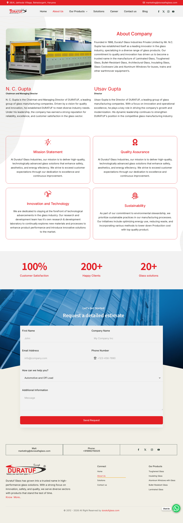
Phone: (91, 448)
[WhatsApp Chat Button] (176, 508)
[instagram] (168, 11)
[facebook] (159, 11)
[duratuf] (18, 9)
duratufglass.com (110, 510)
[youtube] (173, 11)
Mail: (34, 448)
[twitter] (164, 11)
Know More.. (13, 497)
